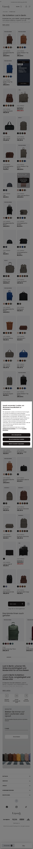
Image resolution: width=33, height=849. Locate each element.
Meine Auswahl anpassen (16, 443)
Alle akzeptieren (16, 435)
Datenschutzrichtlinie (9, 428)
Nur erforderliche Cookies (16, 439)
